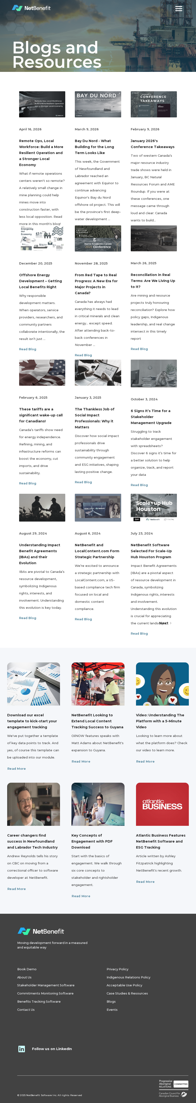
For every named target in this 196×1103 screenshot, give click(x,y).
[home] (31, 8)
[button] (179, 8)
